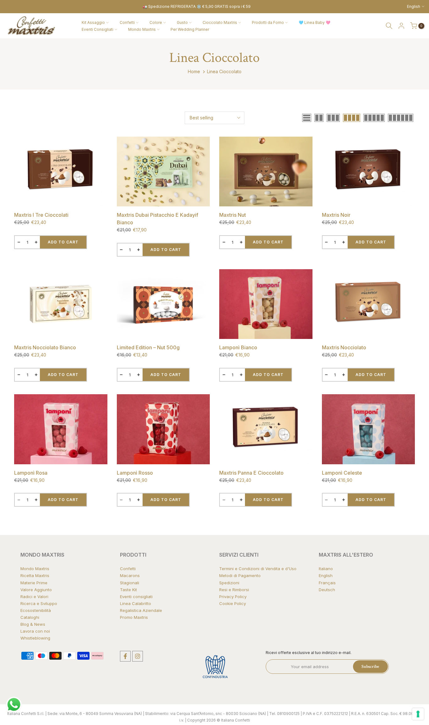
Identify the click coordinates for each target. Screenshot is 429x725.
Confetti (127, 22)
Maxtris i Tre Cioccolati (41, 215)
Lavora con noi (35, 631)
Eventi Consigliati (97, 29)
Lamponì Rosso (135, 473)
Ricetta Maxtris (34, 575)
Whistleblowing (35, 638)
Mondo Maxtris (142, 29)
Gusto (182, 22)
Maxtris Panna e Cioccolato (251, 473)
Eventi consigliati (136, 596)
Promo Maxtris (134, 617)
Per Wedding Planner (190, 29)
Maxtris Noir (336, 215)
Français (327, 582)
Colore (155, 22)
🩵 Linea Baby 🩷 (314, 22)
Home (194, 71)
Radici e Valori (34, 596)
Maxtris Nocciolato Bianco (45, 347)
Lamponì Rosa (30, 473)
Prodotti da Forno (268, 22)
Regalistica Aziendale (141, 610)
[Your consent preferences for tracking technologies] (418, 714)
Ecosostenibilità (35, 610)
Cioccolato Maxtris (220, 22)
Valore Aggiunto (36, 589)
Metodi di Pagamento (240, 575)
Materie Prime (33, 582)
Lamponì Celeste (342, 473)
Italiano (326, 568)
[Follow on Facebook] (125, 656)
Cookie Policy (232, 603)
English (326, 575)
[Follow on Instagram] (137, 656)
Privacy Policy (233, 596)
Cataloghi (29, 617)
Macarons (130, 575)
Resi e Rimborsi (234, 589)
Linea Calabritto (135, 603)
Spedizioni (229, 582)
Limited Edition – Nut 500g (148, 347)
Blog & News (32, 624)
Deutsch (327, 589)
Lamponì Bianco (238, 347)
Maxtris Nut (232, 215)
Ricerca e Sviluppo (38, 603)
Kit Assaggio (93, 22)
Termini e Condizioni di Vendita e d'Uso (257, 568)
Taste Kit (128, 589)
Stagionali (129, 582)
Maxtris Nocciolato (344, 347)
